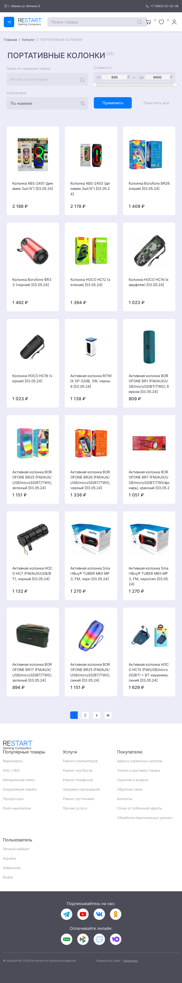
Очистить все (156, 102)
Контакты (124, 799)
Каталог (28, 40)
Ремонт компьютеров (80, 761)
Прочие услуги (75, 808)
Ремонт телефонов (78, 780)
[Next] (96, 715)
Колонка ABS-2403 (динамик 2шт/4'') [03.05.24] (90, 188)
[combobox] (47, 103)
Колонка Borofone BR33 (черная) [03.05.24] (31, 282)
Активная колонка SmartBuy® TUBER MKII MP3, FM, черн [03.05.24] (90, 573)
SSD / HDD (11, 770)
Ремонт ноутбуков (77, 770)
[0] (149, 22)
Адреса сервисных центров (139, 761)
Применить (112, 102)
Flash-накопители (17, 808)
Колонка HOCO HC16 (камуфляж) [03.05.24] (148, 282)
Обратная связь (130, 789)
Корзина (9, 858)
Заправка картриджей (81, 789)
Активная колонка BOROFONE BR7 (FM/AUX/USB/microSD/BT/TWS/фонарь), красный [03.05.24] (149, 480)
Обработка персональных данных (145, 818)
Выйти (8, 877)
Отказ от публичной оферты (139, 808)
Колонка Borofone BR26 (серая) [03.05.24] (149, 186)
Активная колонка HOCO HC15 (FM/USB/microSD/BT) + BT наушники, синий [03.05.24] (149, 672)
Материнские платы (19, 780)
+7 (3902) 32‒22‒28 (164, 6)
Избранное (12, 868)
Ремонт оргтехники (78, 799)
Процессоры (13, 799)
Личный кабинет (16, 849)
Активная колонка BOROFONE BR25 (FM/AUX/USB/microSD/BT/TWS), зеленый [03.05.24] (32, 480)
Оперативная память (20, 789)
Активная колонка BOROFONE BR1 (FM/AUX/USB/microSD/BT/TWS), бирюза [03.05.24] (149, 384)
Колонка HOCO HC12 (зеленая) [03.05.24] (90, 282)
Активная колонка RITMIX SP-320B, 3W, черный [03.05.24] (90, 381)
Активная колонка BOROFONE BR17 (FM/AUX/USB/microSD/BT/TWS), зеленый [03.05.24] (32, 672)
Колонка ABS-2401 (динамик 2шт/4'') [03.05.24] (32, 186)
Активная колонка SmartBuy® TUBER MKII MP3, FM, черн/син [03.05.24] (149, 576)
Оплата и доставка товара (138, 770)
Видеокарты (13, 761)
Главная (10, 40)
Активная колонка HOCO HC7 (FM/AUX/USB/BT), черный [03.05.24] (32, 573)
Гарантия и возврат (132, 780)
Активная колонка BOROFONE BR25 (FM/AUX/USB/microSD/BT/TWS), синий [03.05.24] (90, 672)
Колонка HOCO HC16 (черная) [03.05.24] (32, 378)
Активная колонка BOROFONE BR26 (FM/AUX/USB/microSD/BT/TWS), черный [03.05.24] (90, 480)
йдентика (130, 960)
